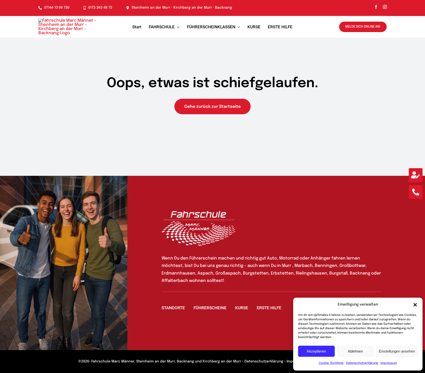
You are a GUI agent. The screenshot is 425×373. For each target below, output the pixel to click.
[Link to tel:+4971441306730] (416, 192)
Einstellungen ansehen (397, 351)
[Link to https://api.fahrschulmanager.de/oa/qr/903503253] (416, 175)
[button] (415, 304)
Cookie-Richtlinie (331, 363)
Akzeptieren (316, 351)
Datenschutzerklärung (362, 363)
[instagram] (385, 7)
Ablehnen (355, 351)
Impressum (388, 363)
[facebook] (376, 7)
